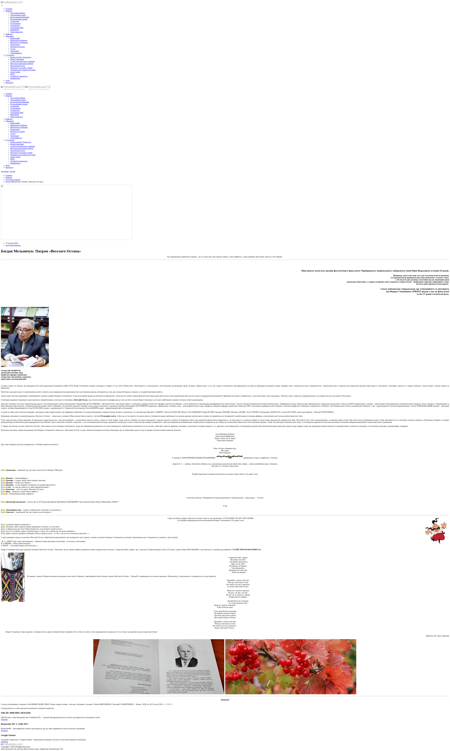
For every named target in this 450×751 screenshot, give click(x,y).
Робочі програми (17, 59)
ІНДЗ (12, 74)
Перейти (4, 720)
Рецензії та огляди (17, 47)
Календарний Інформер (19, 17)
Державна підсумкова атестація (22, 70)
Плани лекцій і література (20, 57)
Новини (9, 11)
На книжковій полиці (19, 19)
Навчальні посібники (18, 40)
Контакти (9, 83)
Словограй (14, 21)
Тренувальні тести (17, 66)
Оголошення (15, 23)
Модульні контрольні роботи (21, 64)
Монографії (15, 38)
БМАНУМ (14, 30)
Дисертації (14, 51)
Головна (9, 9)
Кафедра (9, 34)
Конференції (15, 78)
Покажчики (15, 45)
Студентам (10, 55)
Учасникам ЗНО (16, 28)
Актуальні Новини (13, 245)
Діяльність (10, 36)
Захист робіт (15, 72)
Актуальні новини (17, 13)
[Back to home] (12, 3)
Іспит (8, 80)
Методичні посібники (19, 42)
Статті (12, 49)
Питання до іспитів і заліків (21, 68)
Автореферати (16, 53)
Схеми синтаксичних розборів (22, 61)
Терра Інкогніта (16, 32)
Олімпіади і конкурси (19, 76)
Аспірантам (15, 26)
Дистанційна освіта (18, 15)
